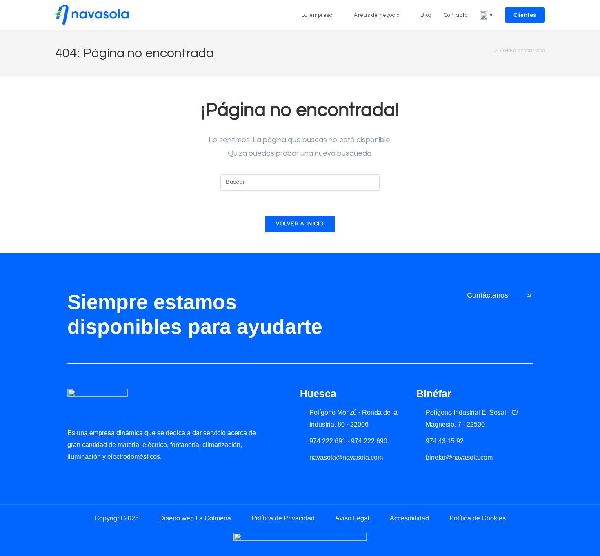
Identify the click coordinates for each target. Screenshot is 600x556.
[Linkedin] (71, 475)
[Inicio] (490, 50)
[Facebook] (106, 475)
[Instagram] (88, 475)
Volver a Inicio (300, 224)
